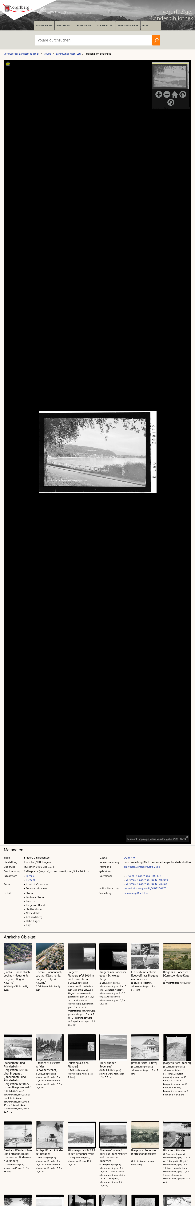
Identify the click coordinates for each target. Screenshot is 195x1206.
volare (47, 53)
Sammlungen (84, 25)
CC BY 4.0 (129, 857)
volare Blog (104, 25)
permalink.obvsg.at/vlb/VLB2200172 (145, 888)
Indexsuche (63, 25)
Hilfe (145, 25)
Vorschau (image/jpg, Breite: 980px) (146, 884)
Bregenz (30, 880)
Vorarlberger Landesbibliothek (21, 53)
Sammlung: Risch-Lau (68, 53)
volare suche (44, 25)
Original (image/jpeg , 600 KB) (143, 876)
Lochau (30, 876)
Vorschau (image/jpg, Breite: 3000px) (147, 880)
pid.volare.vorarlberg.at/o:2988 (142, 866)
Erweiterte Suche (128, 25)
